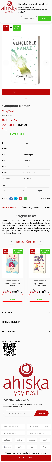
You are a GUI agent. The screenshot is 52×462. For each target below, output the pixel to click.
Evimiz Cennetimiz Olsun (12, 285)
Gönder (42, 413)
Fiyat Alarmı (45, 199)
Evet (44, 19)
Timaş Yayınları (9, 111)
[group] (26, 60)
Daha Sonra (28, 19)
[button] (26, 98)
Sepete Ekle (25, 458)
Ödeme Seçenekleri (30, 207)
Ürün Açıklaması (9, 207)
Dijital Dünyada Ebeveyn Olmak (39, 285)
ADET (4, 186)
